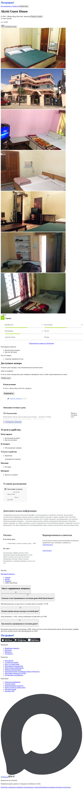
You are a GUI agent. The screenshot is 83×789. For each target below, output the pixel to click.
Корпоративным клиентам (14, 686)
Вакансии (8, 652)
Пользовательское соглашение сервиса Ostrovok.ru (22, 671)
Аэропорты (8, 393)
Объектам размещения (12, 682)
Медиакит (4, 574)
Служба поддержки (11, 662)
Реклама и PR (9, 691)
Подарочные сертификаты (14, 675)
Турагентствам (10, 684)
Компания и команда (12, 648)
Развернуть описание (13, 422)
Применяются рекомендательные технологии (55, 787)
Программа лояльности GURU (15, 673)
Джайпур (8, 581)
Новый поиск (24, 6)
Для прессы (9, 654)
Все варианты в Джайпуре (10, 6)
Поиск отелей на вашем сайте (15, 687)
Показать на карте (36, 16)
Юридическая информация (14, 668)
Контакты (8, 650)
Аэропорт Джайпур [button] (16, 398)
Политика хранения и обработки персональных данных (20, 787)
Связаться (11, 574)
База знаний (9, 660)
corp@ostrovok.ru (48, 544)
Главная (7, 577)
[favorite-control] (3, 26)
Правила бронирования (13, 670)
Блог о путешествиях (12, 664)
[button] (41, 48)
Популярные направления (14, 666)
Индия (7, 579)
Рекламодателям (10, 689)
